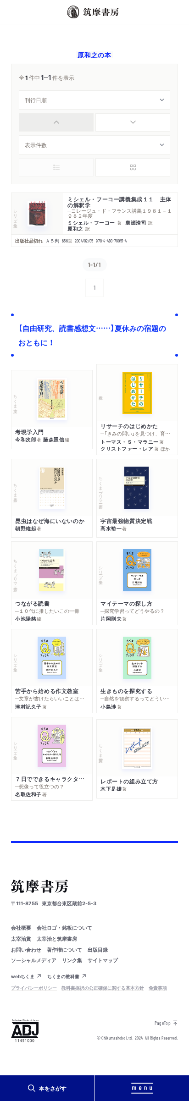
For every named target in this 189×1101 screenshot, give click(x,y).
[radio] (56, 122)
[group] (94, 122)
